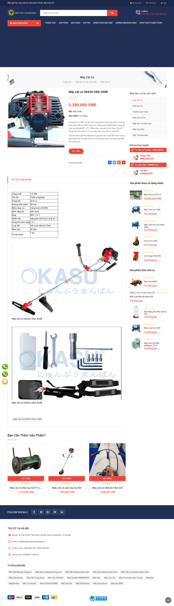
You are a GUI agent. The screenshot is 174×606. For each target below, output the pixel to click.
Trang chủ (50, 23)
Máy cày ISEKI (117, 583)
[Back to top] (168, 600)
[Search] (112, 13)
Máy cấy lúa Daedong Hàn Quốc (135, 572)
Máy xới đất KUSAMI (49, 583)
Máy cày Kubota (100, 583)
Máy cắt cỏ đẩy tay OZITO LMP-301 (29, 487)
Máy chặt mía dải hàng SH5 (141, 297)
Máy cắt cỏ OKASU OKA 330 (107, 487)
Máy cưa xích (138, 129)
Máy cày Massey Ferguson (20, 572)
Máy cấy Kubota (16, 578)
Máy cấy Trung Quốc (35, 578)
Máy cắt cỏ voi (139, 118)
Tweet (114, 163)
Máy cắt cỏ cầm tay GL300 (66, 487)
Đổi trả (86, 23)
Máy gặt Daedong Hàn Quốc (77, 572)
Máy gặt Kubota (82, 583)
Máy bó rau (14, 583)
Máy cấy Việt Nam (55, 578)
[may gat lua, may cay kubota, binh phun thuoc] (21, 12)
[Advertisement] (87, 47)
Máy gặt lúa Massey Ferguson (48, 572)
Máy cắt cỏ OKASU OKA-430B (27, 419)
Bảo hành (75, 23)
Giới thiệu (63, 23)
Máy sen (96, 578)
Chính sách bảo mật (103, 23)
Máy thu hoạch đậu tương (130, 578)
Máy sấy (149, 578)
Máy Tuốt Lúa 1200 (152, 210)
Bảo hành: (74, 116)
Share (110, 163)
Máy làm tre (109, 578)
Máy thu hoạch (29, 583)
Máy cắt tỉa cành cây (142, 123)
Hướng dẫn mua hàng (126, 23)
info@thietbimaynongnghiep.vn (28, 542)
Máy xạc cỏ (138, 106)
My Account (137, 3)
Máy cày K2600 (150, 281)
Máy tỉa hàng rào (140, 135)
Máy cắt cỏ (137, 100)
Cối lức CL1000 (150, 241)
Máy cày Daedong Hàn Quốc (105, 572)
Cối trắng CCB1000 (152, 256)
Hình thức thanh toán (150, 23)
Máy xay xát (66, 583)
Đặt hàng (76, 151)
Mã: (70, 111)
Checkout (152, 3)
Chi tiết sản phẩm (21, 179)
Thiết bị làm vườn (140, 112)
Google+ (119, 163)
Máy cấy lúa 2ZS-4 (152, 194)
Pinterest (123, 163)
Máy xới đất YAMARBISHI (78, 578)
